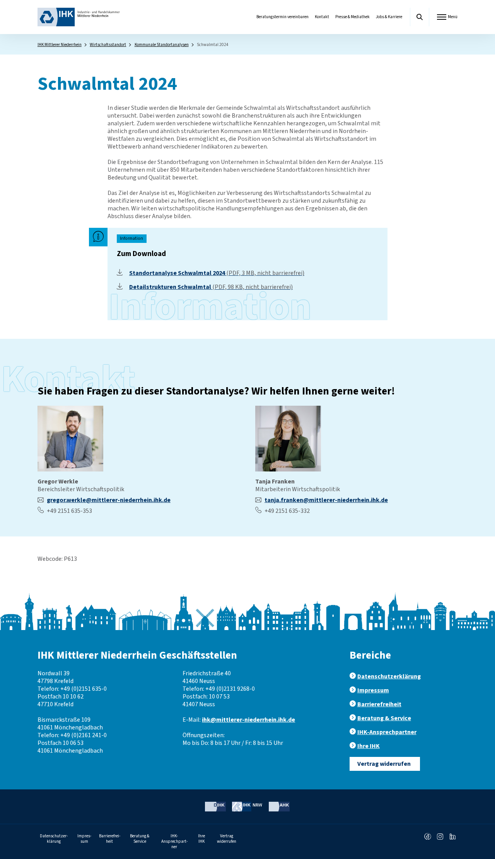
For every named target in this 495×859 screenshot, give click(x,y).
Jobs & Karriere (389, 17)
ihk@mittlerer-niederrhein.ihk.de (248, 720)
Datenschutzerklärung (389, 676)
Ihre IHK (368, 746)
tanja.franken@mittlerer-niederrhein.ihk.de (326, 500)
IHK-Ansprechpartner (386, 732)
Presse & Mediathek (352, 17)
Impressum (373, 690)
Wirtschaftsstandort (108, 45)
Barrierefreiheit (379, 704)
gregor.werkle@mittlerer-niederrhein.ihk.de (109, 500)
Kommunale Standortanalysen (162, 45)
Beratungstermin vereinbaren (282, 17)
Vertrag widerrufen (384, 764)
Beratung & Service (384, 718)
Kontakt (322, 17)
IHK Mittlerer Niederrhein (60, 45)
